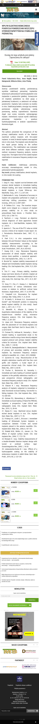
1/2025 (19, 527)
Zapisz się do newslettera (19, 593)
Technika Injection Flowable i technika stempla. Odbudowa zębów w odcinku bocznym (18, 580)
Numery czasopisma (19, 482)
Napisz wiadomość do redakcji (17, 605)
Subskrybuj (31, 600)
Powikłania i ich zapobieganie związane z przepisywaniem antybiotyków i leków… (16, 533)
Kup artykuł (19, 71)
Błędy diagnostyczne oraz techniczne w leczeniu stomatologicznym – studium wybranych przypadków (18, 575)
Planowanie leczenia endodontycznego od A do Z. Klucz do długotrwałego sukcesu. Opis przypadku (20, 477)
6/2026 (13, 499)
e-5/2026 (13, 512)
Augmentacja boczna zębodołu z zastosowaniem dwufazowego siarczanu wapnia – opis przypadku (17, 559)
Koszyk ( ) (19, 5)
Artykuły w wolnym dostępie (19, 553)
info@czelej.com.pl (19, 699)
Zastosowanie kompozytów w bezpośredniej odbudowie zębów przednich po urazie (19, 570)
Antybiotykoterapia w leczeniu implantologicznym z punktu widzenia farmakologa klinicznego (19, 539)
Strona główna (7, 21)
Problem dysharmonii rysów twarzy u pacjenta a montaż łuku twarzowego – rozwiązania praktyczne (16, 564)
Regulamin (10, 685)
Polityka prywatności (19, 688)
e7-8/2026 (14, 487)
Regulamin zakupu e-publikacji (23, 685)
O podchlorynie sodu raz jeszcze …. (11, 545)
